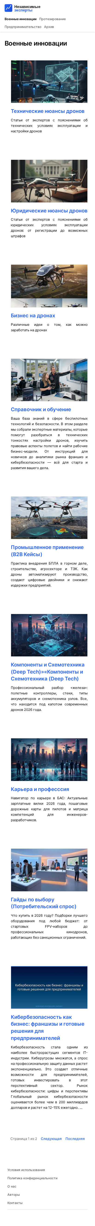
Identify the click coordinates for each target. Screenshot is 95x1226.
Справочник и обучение (41, 409)
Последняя (75, 1138)
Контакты (15, 1203)
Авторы (13, 1194)
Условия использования (26, 1170)
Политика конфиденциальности (32, 1178)
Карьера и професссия (40, 789)
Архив (49, 27)
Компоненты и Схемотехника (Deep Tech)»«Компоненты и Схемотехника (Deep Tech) (48, 672)
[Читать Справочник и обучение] (49, 382)
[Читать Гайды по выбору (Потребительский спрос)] (49, 872)
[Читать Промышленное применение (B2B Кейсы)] (49, 520)
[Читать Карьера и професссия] (49, 762)
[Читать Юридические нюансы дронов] (49, 183)
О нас (11, 1186)
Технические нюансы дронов (48, 111)
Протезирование (52, 19)
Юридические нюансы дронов (49, 211)
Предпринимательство (23, 27)
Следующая (51, 1138)
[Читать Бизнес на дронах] (49, 288)
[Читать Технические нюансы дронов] (49, 84)
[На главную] (31, 8)
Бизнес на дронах (33, 315)
